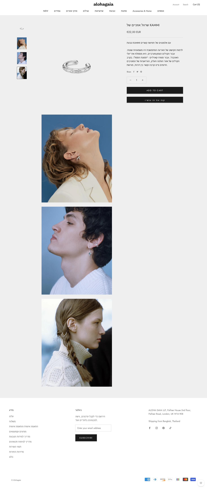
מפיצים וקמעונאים (17, 431)
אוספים (160, 11)
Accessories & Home (142, 11)
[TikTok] (170, 428)
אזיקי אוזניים (71, 11)
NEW (45, 11)
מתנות (124, 11)
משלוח (12, 421)
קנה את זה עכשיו (155, 100)
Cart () (196, 4)
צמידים (57, 11)
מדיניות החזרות (16, 451)
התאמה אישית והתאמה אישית (23, 426)
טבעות (112, 11)
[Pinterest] (141, 72)
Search (185, 4)
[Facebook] (134, 72)
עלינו (11, 416)
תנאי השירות (15, 446)
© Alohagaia (16, 480)
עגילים (86, 11)
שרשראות (99, 11)
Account (176, 4)
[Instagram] (156, 428)
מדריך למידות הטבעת (19, 436)
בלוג (11, 456)
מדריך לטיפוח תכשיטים (20, 441)
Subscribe (86, 437)
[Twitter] (137, 72)
